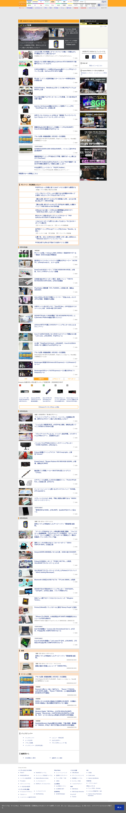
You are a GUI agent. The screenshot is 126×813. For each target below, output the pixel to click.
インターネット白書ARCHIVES (28, 791)
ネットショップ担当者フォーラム (44, 770)
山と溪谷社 (57, 778)
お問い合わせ (36, 798)
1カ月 (104, 23)
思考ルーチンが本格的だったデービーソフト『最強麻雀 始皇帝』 (71, 42)
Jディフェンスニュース (78, 770)
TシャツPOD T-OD (61, 772)
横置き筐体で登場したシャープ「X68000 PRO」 (51, 660)
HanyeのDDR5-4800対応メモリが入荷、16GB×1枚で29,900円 (55, 546)
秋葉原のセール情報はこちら (28, 173)
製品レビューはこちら (95, 65)
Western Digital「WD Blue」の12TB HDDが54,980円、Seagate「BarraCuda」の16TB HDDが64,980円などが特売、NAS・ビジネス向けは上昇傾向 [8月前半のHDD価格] (54, 707)
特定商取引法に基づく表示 (101, 798)
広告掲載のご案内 (46, 798)
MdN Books (75, 783)
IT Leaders (22, 775)
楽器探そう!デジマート (61, 770)
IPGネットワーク (91, 780)
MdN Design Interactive (78, 786)
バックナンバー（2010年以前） (34, 740)
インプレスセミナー (41, 775)
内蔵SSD (41, 373)
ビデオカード (56, 373)
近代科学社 (57, 786)
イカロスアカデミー (77, 778)
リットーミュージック (61, 767)
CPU (26, 373)
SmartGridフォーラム (41, 767)
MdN (71, 781)
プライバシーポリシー (69, 798)
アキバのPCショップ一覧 (59, 737)
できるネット (23, 789)
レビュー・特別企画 (58, 732)
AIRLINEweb (75, 767)
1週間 (97, 23)
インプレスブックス (41, 785)
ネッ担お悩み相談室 (25, 781)
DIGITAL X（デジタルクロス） (43, 778)
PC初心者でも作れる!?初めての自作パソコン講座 (51, 237)
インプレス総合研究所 (25, 772)
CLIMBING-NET (60, 783)
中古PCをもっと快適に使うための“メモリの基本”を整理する (55, 182)
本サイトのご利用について (24, 798)
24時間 (90, 23)
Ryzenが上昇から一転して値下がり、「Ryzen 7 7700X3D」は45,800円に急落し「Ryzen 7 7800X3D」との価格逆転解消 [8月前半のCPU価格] (55, 685)
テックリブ (73, 789)
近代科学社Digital (60, 788)
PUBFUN (89, 775)
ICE (87, 765)
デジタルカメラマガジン (26, 786)
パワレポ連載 (29, 737)
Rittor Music (57, 765)
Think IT (22, 767)
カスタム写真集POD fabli (95, 785)
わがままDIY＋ (56, 735)
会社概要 (78, 798)
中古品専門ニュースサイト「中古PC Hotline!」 (50, 167)
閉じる (119, 807)
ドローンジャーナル (25, 778)
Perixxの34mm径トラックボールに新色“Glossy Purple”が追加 (55, 602)
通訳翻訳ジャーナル (77, 772)
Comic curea (91, 770)
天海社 (90, 767)
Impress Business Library (42, 772)
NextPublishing (39, 788)
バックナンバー (29, 732)
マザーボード (71, 373)
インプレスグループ (88, 798)
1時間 (83, 23)
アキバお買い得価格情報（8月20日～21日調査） (50, 136)
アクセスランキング (90, 21)
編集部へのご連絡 (57, 798)
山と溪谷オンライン (61, 780)
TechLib (74, 791)
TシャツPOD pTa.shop (94, 783)
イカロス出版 (73, 765)
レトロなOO (28, 735)
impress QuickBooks (93, 772)
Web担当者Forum (24, 770)
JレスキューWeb (76, 775)
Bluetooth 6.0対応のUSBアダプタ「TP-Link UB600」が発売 (54, 574)
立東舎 (57, 775)
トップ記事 (27, 25)
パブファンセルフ (92, 777)
